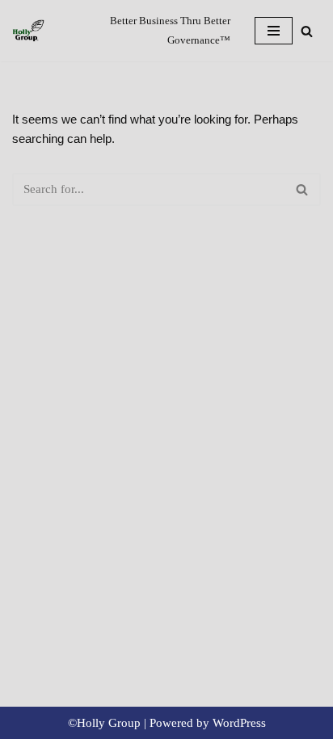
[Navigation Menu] (274, 30)
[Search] (307, 31)
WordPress (239, 722)
